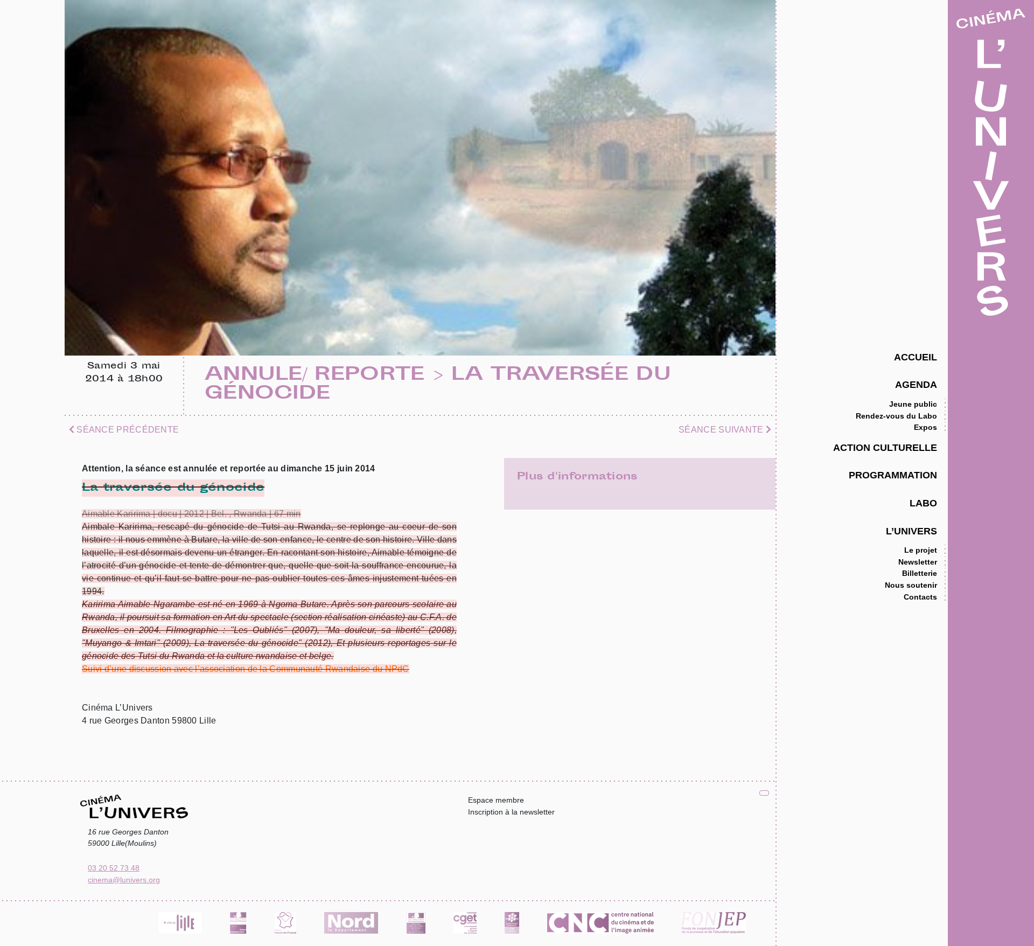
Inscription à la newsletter (511, 812)
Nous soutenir (911, 585)
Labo (923, 503)
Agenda (916, 384)
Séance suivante (722, 429)
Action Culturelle (885, 447)
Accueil (915, 357)
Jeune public (913, 404)
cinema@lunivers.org (124, 879)
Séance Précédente (126, 429)
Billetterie (919, 573)
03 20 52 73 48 (113, 868)
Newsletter (917, 562)
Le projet (920, 550)
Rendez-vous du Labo (896, 416)
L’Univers (911, 531)
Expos (925, 427)
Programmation (893, 475)
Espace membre (496, 800)
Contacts (920, 597)
